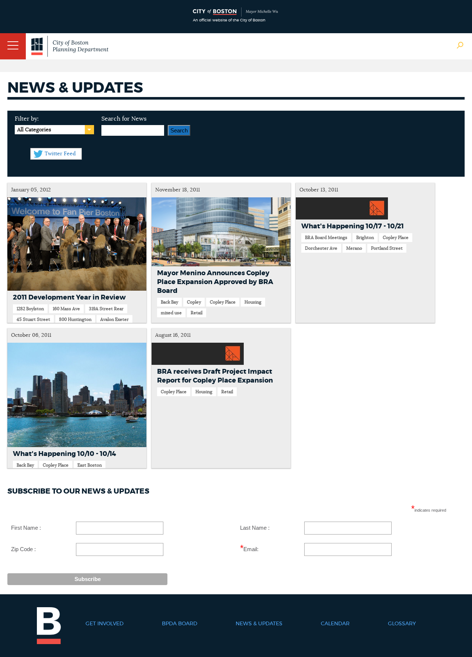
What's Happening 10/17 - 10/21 (352, 226)
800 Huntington (75, 319)
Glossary (402, 623)
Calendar (335, 623)
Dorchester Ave (321, 248)
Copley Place (223, 302)
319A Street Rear (106, 309)
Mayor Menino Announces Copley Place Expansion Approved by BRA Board (215, 282)
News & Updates (259, 623)
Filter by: (27, 119)
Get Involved (105, 623)
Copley (194, 302)
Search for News (123, 119)
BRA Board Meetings (326, 237)
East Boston (89, 465)
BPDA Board (179, 623)
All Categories (34, 129)
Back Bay (169, 302)
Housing (252, 302)
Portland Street (387, 248)
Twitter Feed (60, 153)
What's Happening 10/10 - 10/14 (64, 454)
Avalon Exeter (114, 319)
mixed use (171, 313)
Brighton (365, 237)
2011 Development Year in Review (69, 297)
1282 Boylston (30, 309)
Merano (354, 248)
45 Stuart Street (33, 319)
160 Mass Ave (66, 309)
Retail (196, 313)
